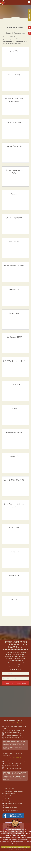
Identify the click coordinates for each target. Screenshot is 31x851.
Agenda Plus (14, 51)
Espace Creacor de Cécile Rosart (14, 265)
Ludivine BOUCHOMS (14, 385)
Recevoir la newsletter (14, 683)
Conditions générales (11, 810)
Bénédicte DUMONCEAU (14, 146)
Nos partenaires (10, 793)
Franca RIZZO (14, 289)
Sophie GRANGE (14, 528)
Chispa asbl (14, 194)
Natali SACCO (14, 456)
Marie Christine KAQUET (14, 432)
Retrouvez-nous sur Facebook (14, 791)
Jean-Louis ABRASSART (14, 337)
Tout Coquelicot (13, 551)
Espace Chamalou (14, 241)
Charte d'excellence (11, 807)
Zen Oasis (14, 599)
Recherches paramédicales (13, 796)
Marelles (14, 408)
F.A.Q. (7, 798)
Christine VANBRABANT (14, 218)
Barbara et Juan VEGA (14, 122)
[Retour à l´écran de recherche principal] (29, 28)
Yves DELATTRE (14, 575)
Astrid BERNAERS (14, 75)
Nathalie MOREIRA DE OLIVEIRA (14, 480)
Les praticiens (9, 788)
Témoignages (9, 801)
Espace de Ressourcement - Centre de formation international (2, 2)
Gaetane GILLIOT (14, 313)
